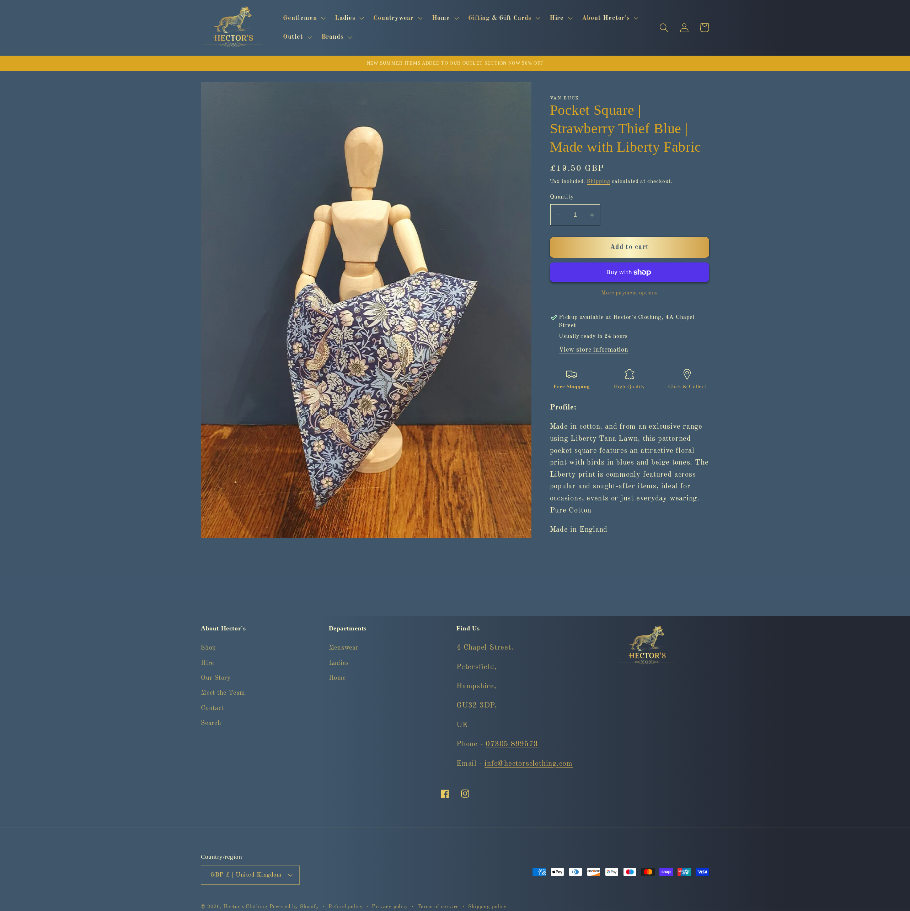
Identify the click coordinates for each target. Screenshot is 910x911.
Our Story (216, 678)
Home (337, 678)
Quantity (562, 197)
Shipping (598, 181)
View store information (593, 350)
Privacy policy (390, 906)
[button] (304, 18)
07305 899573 (512, 744)
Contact (212, 708)
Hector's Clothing (246, 906)
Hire (207, 663)
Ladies (339, 663)
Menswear (344, 648)
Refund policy (345, 906)
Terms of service (438, 906)
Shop (208, 648)
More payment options (629, 293)
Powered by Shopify (294, 906)
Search (211, 723)
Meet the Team (223, 693)
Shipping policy (487, 906)
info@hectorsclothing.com (529, 764)
